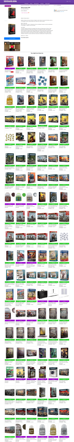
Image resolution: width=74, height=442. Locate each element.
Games (31, 3)
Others (42, 5)
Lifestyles (42, 3)
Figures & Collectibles (25, 5)
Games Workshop (33, 5)
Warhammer (47, 5)
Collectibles (26, 3)
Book (39, 5)
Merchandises (36, 3)
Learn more (62, 11)
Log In (67, 1)
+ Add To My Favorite (25, 12)
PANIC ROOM (47, 3)
